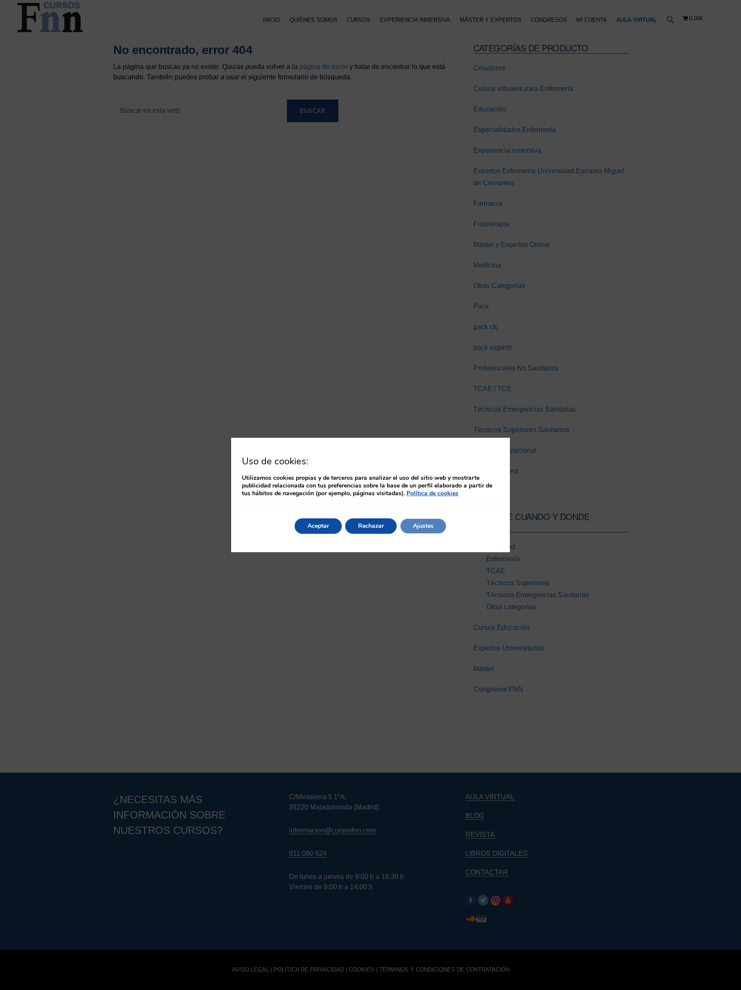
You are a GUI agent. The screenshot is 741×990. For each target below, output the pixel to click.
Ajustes (423, 526)
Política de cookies (432, 493)
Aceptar (318, 526)
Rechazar (371, 526)
